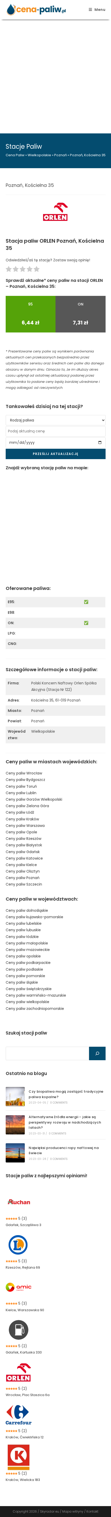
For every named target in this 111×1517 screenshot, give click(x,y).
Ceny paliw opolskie (23, 956)
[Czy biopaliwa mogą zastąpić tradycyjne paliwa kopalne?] (15, 1096)
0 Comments (59, 1103)
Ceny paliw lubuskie (23, 930)
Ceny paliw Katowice (24, 858)
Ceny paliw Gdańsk (23, 851)
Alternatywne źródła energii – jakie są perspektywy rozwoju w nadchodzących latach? (65, 1122)
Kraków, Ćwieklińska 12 (25, 1437)
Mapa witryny (72, 1511)
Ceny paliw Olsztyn (23, 871)
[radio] (9, 270)
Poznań (60, 155)
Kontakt (92, 1511)
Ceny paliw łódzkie (22, 936)
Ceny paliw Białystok (24, 845)
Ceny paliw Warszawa (25, 825)
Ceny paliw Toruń (21, 786)
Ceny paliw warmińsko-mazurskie (36, 995)
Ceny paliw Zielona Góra (27, 805)
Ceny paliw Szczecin (24, 884)
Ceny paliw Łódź (20, 812)
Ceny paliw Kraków (22, 819)
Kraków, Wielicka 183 (23, 1479)
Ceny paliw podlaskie (24, 969)
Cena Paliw (15, 155)
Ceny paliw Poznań (22, 877)
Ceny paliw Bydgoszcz (25, 779)
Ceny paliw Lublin (21, 792)
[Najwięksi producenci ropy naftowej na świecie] (15, 1152)
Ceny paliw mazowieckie (28, 949)
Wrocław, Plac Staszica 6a (28, 1394)
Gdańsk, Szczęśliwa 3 (23, 1224)
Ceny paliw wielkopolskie (27, 1001)
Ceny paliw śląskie (22, 982)
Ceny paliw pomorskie (25, 975)
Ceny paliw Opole (21, 832)
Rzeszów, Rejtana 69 (23, 1267)
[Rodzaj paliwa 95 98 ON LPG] (56, 420)
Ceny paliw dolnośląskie (27, 910)
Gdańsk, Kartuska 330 (24, 1352)
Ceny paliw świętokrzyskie (29, 988)
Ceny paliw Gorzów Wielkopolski (34, 799)
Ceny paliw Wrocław (24, 773)
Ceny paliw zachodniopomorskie (35, 1008)
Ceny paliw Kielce (21, 864)
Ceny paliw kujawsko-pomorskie (34, 917)
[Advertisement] (55, 75)
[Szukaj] (97, 1053)
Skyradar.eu (49, 1511)
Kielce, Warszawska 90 (25, 1310)
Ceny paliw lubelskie (24, 923)
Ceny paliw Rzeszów (23, 838)
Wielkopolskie (39, 155)
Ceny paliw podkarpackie (28, 962)
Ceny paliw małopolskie (27, 943)
